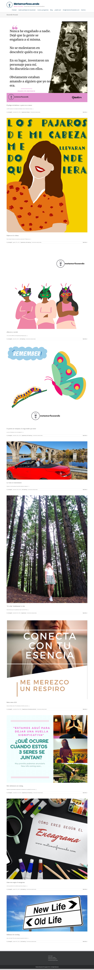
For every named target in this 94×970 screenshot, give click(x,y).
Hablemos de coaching (13, 934)
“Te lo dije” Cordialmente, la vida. (16, 606)
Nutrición (34, 709)
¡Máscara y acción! (12, 332)
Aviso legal (50, 956)
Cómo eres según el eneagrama (16, 882)
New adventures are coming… (15, 786)
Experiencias (24, 112)
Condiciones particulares (53, 960)
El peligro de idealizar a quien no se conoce (19, 105)
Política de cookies (52, 957)
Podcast (28, 112)
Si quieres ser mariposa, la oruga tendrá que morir (21, 428)
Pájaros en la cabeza (13, 235)
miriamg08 (10, 112)
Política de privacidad (52, 958)
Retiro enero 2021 (12, 702)
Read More (85, 112)
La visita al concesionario (14, 483)
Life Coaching (28, 242)
